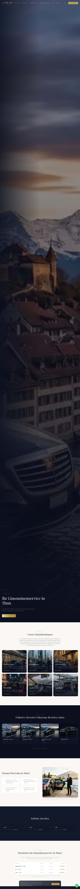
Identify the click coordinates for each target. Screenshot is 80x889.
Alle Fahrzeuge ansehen (39, 748)
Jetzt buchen (8, 615)
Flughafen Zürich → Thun (20, 866)
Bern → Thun (18, 869)
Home (3, 589)
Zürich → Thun (18, 872)
